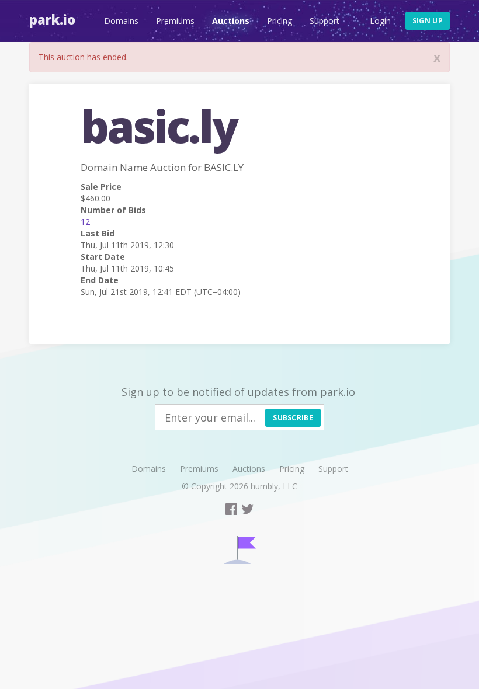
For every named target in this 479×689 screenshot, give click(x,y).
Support (324, 20)
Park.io (52, 19)
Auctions (230, 20)
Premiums (175, 20)
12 (85, 221)
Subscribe (293, 418)
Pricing (279, 20)
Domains (121, 20)
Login (380, 20)
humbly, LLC (274, 486)
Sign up (427, 21)
